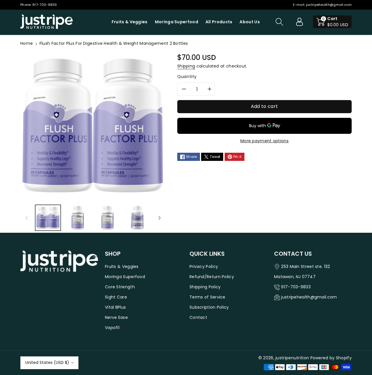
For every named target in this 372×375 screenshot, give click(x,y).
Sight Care (116, 297)
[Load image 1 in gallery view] (47, 217)
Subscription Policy (209, 307)
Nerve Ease (116, 317)
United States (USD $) (47, 362)
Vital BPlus (115, 307)
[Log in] (299, 21)
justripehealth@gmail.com (329, 4)
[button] (279, 21)
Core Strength (120, 287)
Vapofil (112, 327)
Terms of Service (207, 297)
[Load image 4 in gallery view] (137, 217)
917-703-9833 (44, 4)
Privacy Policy (203, 266)
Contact (198, 317)
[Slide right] (159, 218)
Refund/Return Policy (211, 277)
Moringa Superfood (125, 277)
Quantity (187, 76)
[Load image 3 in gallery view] (107, 217)
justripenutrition (292, 358)
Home (26, 43)
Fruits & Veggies (122, 266)
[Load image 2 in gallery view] (77, 217)
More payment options (264, 141)
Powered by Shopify (331, 358)
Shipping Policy (205, 287)
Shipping (186, 66)
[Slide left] (26, 218)
